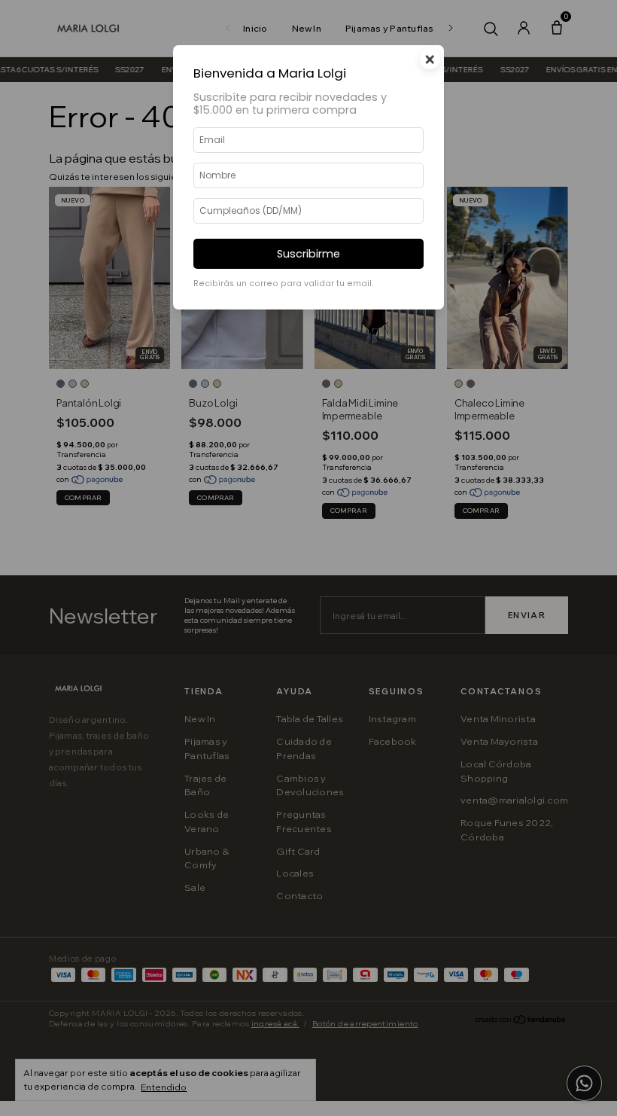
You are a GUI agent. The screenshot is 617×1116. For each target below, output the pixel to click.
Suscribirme (308, 253)
